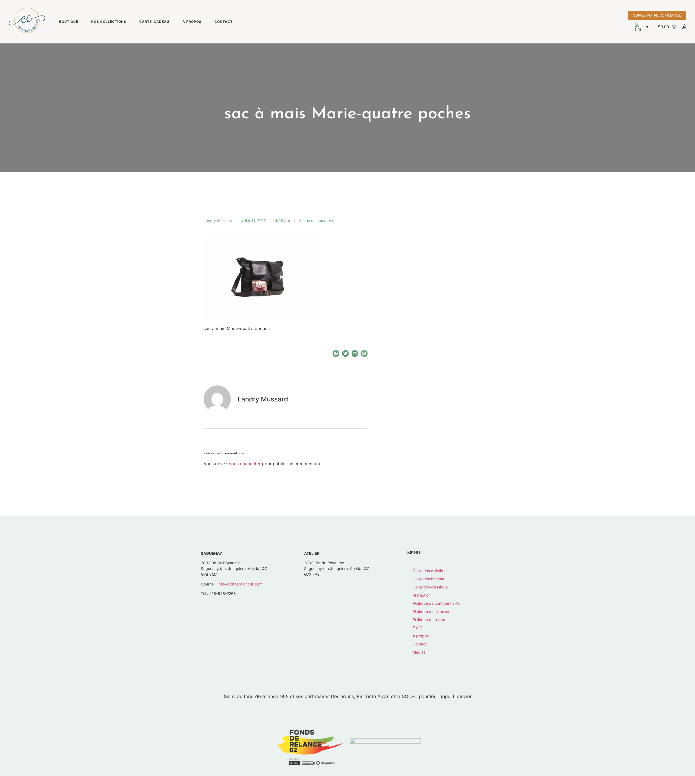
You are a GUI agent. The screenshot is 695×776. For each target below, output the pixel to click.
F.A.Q (417, 627)
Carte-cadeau (154, 22)
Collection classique (430, 587)
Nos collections (108, 22)
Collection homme (428, 579)
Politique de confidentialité (436, 603)
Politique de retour (429, 619)
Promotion (422, 595)
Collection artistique (430, 570)
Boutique (68, 22)
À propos (191, 22)
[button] (641, 27)
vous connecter (245, 463)
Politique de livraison (431, 611)
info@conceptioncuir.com (240, 584)
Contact (223, 22)
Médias (419, 652)
